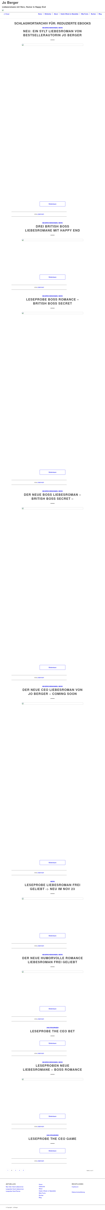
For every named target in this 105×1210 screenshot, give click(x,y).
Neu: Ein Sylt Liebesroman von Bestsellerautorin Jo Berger (52, 33)
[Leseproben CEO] (52, 1094)
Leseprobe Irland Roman (13, 1191)
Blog (40, 1197)
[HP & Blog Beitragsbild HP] (52, 584)
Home (40, 1184)
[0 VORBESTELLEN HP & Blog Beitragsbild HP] (52, 779)
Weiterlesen (52, 204)
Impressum (75, 1187)
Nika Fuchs (42, 1193)
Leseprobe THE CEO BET (52, 1031)
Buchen (41, 1195)
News (60, 28)
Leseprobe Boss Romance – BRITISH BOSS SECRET (52, 301)
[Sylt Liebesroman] (52, 120)
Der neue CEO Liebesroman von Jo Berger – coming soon (52, 691)
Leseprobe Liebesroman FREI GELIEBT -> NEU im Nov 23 (52, 887)
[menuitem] (40, 14)
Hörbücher (42, 1186)
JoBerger (40, 214)
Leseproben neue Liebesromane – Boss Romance (52, 1067)
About (40, 1189)
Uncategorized (53, 1028)
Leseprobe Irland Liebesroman (15, 1189)
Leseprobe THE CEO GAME (52, 1138)
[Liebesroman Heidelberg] (52, 913)
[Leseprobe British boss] (52, 389)
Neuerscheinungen (50, 28)
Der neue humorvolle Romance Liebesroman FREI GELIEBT (52, 960)
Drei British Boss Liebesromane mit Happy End (52, 228)
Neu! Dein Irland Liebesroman (14, 1187)
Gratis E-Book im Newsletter (47, 1191)
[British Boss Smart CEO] (52, 255)
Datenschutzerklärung (78, 1192)
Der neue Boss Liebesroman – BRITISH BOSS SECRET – (52, 496)
